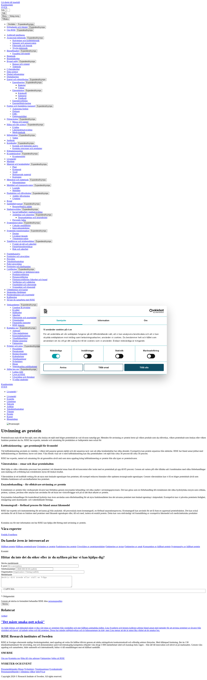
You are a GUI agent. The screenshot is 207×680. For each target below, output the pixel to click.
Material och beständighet (18, 164)
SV (2, 7)
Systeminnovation (15, 222)
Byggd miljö (12, 61)
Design (15, 233)
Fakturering (17, 343)
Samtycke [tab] (61, 320)
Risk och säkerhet (20, 249)
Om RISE (11, 30)
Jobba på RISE (58, 658)
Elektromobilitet (19, 116)
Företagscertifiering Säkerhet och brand (29, 279)
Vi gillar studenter (20, 379)
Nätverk (10, 404)
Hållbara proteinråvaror (26, 546)
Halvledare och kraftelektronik (25, 40)
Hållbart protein (8, 546)
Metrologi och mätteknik (18, 179)
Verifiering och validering (23, 282)
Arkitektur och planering (23, 214)
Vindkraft (22, 98)
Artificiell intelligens (16, 35)
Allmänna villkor (27, 671)
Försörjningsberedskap (22, 246)
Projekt (10, 414)
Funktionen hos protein (66, 546)
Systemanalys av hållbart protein (185, 546)
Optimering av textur (114, 546)
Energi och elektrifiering (17, 79)
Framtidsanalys (13, 254)
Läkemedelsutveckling (22, 130)
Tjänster (10, 411)
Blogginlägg (12, 419)
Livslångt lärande (20, 236)
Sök (3, 10)
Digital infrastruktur (15, 74)
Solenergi (22, 96)
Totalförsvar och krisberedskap (20, 241)
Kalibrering (12, 297)
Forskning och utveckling (18, 256)
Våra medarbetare (20, 333)
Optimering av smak (133, 546)
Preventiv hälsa (19, 220)
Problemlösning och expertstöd (20, 295)
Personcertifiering (20, 277)
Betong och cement (21, 64)
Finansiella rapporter (21, 322)
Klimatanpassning (15, 151)
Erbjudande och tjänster (17, 27)
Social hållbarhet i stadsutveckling (27, 212)
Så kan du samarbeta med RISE (21, 300)
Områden (11, 24)
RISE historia (18, 325)
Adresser (16, 330)
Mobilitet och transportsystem (20, 185)
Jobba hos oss (13, 369)
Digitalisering (13, 77)
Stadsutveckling (14, 209)
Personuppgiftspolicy (10, 671)
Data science (12, 71)
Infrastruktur (12, 135)
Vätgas (21, 88)
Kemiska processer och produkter (27, 148)
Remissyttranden (19, 354)
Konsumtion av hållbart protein (157, 546)
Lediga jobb (17, 372)
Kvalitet (15, 310)
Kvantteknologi (14, 153)
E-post (4, 566)
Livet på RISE (18, 374)
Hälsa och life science (16, 124)
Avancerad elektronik (16, 38)
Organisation (18, 320)
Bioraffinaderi (13, 51)
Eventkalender (55, 669)
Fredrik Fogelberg (9, 534)
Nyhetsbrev (17, 361)
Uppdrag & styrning (21, 307)
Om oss (4, 658)
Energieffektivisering (21, 103)
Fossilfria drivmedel (21, 53)
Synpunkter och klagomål (23, 287)
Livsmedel (11, 159)
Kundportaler (7, 5)
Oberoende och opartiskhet (24, 317)
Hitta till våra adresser (30, 658)
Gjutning (16, 198)
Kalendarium (18, 356)
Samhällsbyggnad (15, 204)
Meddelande (6, 574)
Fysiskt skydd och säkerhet (24, 244)
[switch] (88, 356)
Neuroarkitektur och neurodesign (32, 217)
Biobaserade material (21, 174)
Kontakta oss (12, 328)
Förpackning (12, 119)
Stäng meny (14, 16)
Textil (14, 172)
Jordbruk (11, 140)
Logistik (16, 188)
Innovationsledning (20, 228)
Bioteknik (11, 56)
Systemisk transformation (18, 230)
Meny (4, 16)
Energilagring (18, 82)
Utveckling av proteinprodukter (91, 546)
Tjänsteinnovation (20, 238)
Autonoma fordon (20, 109)
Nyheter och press (15, 346)
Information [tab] (103, 320)
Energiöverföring (20, 101)
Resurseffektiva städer (22, 206)
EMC (14, 114)
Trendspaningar (19, 359)
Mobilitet (16, 190)
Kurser (10, 416)
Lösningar (11, 401)
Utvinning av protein (46, 546)
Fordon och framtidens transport (21, 106)
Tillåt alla (144, 367)
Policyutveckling (14, 264)
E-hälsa (15, 127)
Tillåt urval (103, 367)
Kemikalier (12, 143)
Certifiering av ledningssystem (25, 272)
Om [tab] (145, 320)
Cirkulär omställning (21, 225)
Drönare (16, 111)
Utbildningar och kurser (17, 289)
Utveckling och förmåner (23, 377)
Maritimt (10, 161)
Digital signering (19, 341)
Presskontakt (18, 351)
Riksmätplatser (18, 182)
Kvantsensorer (18, 156)
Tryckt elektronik (20, 48)
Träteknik (16, 66)
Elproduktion (18, 90)
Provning (11, 259)
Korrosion (16, 177)
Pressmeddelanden (9, 669)
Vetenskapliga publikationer (24, 366)
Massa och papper (20, 122)
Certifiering (12, 269)
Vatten (15, 138)
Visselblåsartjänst (20, 338)
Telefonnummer (8, 569)
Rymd (9, 201)
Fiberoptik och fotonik (22, 45)
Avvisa (63, 367)
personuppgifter (55, 601)
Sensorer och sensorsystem (24, 43)
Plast (14, 167)
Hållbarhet (17, 312)
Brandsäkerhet (13, 58)
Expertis (10, 399)
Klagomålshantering (21, 336)
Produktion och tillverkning (19, 193)
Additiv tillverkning (21, 196)
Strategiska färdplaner (16, 292)
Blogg (15, 364)
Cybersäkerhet (13, 69)
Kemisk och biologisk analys (25, 146)
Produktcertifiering (20, 274)
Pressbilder (17, 349)
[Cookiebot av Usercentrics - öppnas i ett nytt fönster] (151, 311)
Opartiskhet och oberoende (24, 284)
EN (5, 7)
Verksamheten (13, 304)
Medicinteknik (18, 132)
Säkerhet (16, 315)
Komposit (16, 169)
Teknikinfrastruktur (15, 261)
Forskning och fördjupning (19, 266)
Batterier (22, 85)
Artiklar (10, 406)
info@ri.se (40, 671)
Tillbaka (5, 19)
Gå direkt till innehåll (10, 2)
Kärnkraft (22, 93)
